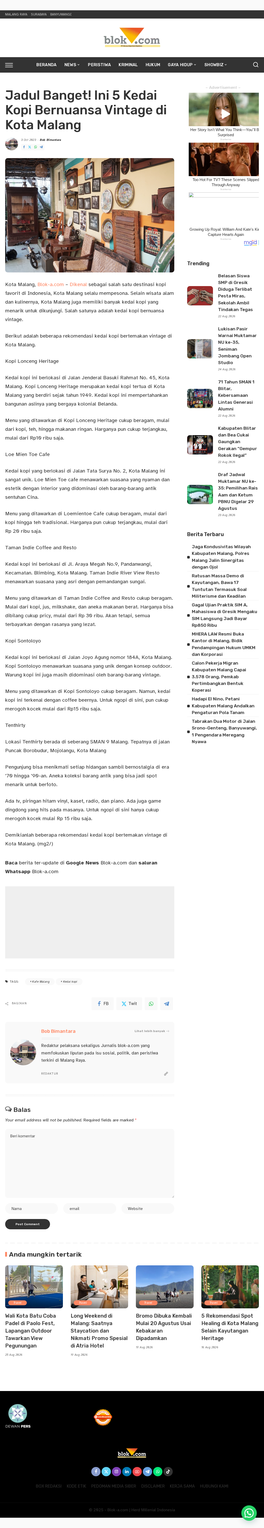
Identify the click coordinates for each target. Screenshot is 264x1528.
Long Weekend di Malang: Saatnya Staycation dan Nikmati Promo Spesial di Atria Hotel (99, 1331)
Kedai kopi (70, 981)
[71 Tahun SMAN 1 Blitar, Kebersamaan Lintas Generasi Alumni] (200, 398)
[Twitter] (29, 147)
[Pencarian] (256, 65)
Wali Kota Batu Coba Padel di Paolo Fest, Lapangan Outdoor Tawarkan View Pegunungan (30, 1331)
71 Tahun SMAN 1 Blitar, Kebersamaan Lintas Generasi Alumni (236, 395)
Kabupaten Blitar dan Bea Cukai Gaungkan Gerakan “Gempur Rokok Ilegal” (237, 442)
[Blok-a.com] (132, 38)
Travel (17, 1302)
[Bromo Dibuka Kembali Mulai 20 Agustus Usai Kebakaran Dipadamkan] (165, 1287)
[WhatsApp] (35, 147)
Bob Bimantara (50, 140)
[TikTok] (168, 1471)
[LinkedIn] (126, 1471)
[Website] (166, 1074)
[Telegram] (41, 147)
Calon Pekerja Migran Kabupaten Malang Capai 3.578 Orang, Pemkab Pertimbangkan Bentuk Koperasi (219, 676)
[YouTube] (137, 1471)
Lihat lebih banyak (150, 1031)
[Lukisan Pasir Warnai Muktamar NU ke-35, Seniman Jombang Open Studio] (200, 348)
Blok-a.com (50, 284)
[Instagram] (116, 1471)
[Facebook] (24, 147)
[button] (249, 1513)
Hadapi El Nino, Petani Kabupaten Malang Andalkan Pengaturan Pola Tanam (223, 705)
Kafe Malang (41, 981)
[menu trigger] (11, 65)
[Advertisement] (89, 922)
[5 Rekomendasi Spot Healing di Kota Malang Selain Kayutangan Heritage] (230, 1287)
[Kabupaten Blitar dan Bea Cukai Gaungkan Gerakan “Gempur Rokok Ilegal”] (200, 444)
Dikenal (78, 284)
